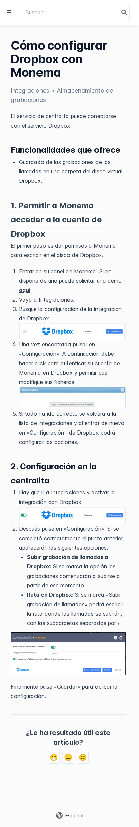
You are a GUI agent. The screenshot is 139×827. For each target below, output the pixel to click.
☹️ (83, 757)
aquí (24, 290)
